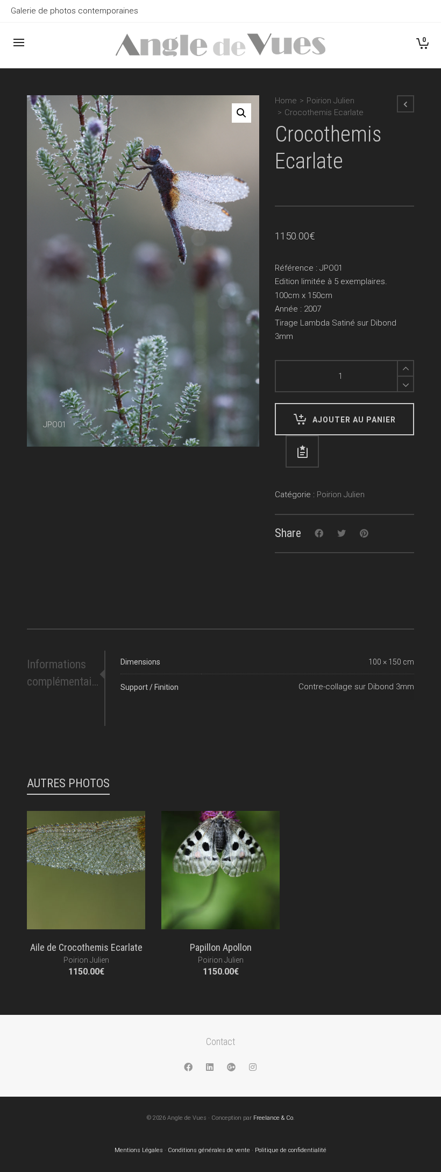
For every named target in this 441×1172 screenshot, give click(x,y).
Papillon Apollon (221, 947)
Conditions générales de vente (209, 1150)
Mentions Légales (139, 1150)
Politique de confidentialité (290, 1150)
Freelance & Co (273, 1117)
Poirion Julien (330, 100)
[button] (241, 113)
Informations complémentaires (64, 673)
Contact (220, 1041)
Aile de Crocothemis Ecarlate (86, 947)
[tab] (65, 673)
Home (286, 100)
